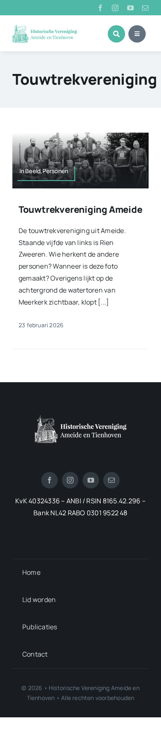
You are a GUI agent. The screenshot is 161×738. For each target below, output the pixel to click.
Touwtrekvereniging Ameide (80, 209)
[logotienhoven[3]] (81, 418)
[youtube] (130, 8)
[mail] (145, 8)
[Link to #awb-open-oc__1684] (137, 34)
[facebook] (100, 8)
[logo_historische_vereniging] (44, 26)
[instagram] (115, 8)
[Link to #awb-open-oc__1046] (116, 34)
